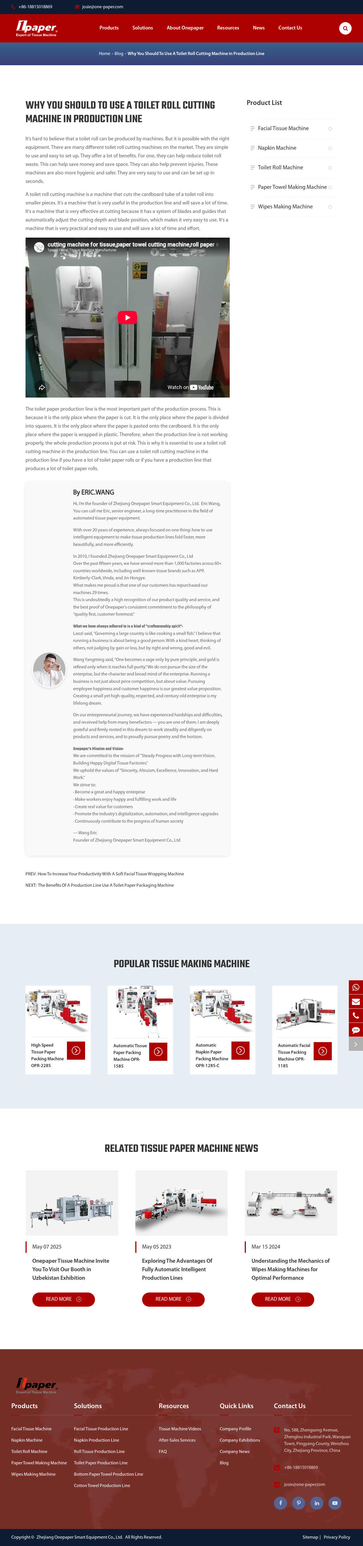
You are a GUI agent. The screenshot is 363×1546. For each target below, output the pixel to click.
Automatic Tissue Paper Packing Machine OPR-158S (130, 1056)
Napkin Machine (277, 148)
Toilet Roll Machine (280, 168)
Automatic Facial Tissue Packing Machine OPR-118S (294, 1056)
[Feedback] (356, 1030)
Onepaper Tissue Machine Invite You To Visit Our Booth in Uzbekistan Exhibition (70, 1269)
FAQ (163, 1452)
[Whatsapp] (356, 987)
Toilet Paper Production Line (101, 1463)
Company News (235, 1452)
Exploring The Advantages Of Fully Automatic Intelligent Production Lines (177, 1269)
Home (104, 54)
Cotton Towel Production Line (102, 1486)
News (259, 28)
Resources (228, 28)
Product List (264, 103)
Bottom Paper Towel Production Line (108, 1474)
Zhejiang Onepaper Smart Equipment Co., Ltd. (80, 1537)
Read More (59, 1299)
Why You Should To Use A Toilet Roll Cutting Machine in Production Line (196, 54)
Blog (119, 54)
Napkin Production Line (96, 1440)
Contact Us (290, 28)
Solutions (142, 28)
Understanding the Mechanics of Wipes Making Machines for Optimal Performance (291, 1269)
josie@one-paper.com (102, 7)
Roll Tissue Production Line (99, 1452)
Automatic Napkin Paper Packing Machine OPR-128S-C (212, 1055)
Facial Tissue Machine (283, 129)
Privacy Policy (337, 1537)
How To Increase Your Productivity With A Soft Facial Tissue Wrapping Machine (111, 874)
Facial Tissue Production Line (101, 1429)
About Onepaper (185, 28)
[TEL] (356, 1016)
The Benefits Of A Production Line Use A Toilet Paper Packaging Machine (106, 885)
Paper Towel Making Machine (292, 187)
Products (109, 28)
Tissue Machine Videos (180, 1429)
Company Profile (235, 1429)
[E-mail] (356, 1001)
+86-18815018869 (301, 1467)
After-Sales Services (177, 1440)
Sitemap (310, 1537)
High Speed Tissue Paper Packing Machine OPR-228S (47, 1055)
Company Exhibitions (240, 1440)
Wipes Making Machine (285, 207)
